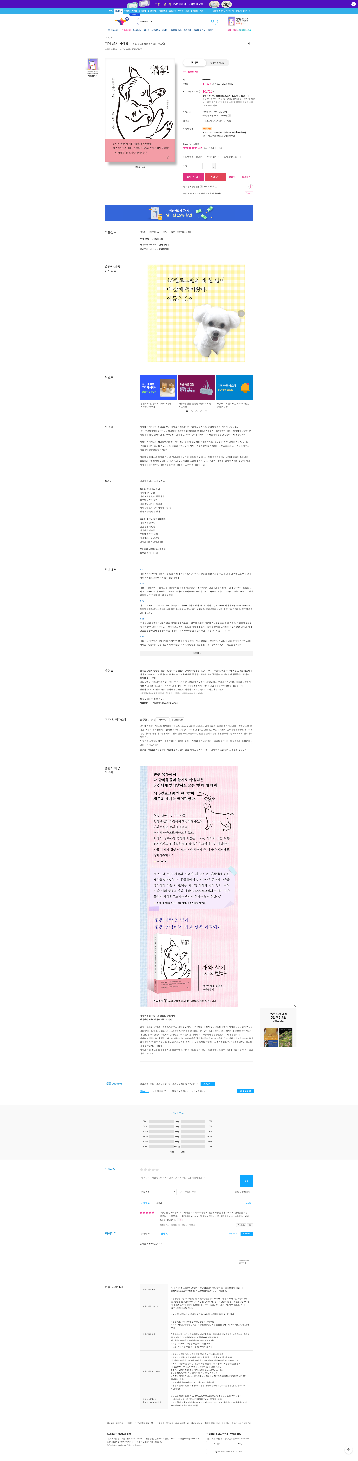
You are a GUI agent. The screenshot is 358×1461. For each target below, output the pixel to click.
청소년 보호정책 (157, 1423)
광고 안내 (225, 1423)
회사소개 (110, 1423)
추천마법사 (137, 30)
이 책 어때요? (245, 1091)
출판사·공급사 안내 (212, 1423)
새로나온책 (156, 30)
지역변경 (231, 136)
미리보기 (141, 167)
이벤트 (165, 30)
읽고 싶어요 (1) (159, 1091)
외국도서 (142, 11)
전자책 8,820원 (217, 63)
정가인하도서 (175, 30)
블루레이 (194, 11)
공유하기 (249, 44)
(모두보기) (242, 750)
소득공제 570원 (231, 156)
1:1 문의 (217, 1444)
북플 (229, 30)
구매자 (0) (145, 1233)
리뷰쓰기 (246, 1233)
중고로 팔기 (209, 186)
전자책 (127, 11)
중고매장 (172, 11)
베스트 (147, 30)
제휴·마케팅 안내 (182, 1423)
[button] (241, 313)
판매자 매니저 (196, 1423)
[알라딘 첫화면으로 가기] (122, 21)
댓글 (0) (192, 1225)
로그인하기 (207, 1084)
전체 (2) (158, 1203)
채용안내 (119, 1423)
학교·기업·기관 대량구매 (241, 1423)
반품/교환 (216, 1288)
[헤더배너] (239, 21)
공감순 (232, 1233)
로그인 (215, 11)
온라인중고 (162, 11)
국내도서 (118, 11)
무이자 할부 (212, 156)
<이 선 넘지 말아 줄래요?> (216, 750)
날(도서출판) (125, 49)
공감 (250, 1225)
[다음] (166, 110)
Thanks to (241, 1225)
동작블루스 (164, 1225)
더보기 (155, 553)
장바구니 (246, 11)
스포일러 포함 (189, 1192)
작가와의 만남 (199, 30)
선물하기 (233, 176)
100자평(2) (209, 148)
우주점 (180, 11)
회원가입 (222, 11)
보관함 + (246, 176)
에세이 (153, 244)
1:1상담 (206, 1288)
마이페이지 (230, 11)
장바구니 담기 (193, 176)
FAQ (240, 1444)
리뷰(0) (218, 148)
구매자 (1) (145, 1203)
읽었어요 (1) (197, 1091)
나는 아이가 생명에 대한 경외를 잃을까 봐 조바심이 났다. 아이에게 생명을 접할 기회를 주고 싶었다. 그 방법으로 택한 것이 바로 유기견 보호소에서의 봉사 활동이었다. (195, 573)
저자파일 (162, 720)
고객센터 (239, 11)
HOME (110, 11)
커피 (201, 11)
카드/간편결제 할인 (191, 156)
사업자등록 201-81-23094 (132, 1439)
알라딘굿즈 (152, 11)
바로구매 (215, 176)
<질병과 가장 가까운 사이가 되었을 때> (165, 750)
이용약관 (129, 1423)
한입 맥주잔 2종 (190, 72)
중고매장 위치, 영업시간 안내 (230, 1451)
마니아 (143, 1091)
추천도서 (187, 30)
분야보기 (114, 30)
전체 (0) (164, 1233)
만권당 (134, 11)
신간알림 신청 (157, 239)
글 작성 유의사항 (243, 1192)
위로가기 (348, 1450)
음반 (187, 11)
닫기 (354, 4)
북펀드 (211, 30)
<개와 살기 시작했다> (194, 750)
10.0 (199, 148)
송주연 (108, 49)
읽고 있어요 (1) (179, 1091)
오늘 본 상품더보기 (244, 1261)
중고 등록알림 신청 (191, 186)
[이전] (113, 110)
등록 (246, 1181)
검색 (213, 21)
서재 (235, 30)
